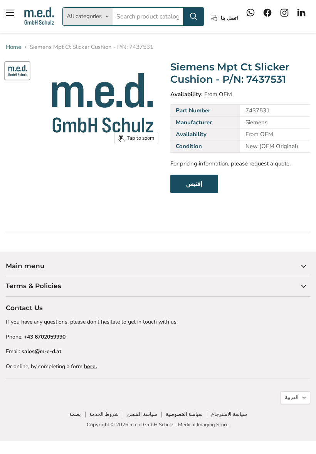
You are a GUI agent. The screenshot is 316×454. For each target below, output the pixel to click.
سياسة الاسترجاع (229, 414)
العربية (292, 397)
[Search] (193, 16)
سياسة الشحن (142, 414)
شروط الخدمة (104, 414)
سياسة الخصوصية (184, 414)
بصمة (75, 414)
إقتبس (194, 184)
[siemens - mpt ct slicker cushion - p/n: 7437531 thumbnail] (17, 71)
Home (13, 47)
